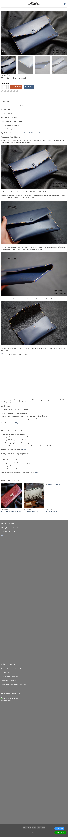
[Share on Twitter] (8, 91)
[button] (2, 4)
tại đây (16, 423)
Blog (46, 830)
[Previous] (4, 32)
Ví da (8, 75)
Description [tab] (5, 101)
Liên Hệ (51, 830)
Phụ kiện (41, 830)
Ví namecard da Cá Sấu (52, 511)
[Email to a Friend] (11, 91)
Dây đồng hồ (28, 830)
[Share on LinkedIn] (17, 91)
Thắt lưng (36, 830)
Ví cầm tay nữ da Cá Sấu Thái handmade (11, 511)
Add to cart (16, 87)
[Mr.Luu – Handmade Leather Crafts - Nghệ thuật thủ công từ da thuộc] (34, 4)
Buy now (28, 87)
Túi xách (21, 830)
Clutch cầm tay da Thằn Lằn (31, 511)
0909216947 (60, 832)
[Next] (63, 32)
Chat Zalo (59, 828)
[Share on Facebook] (5, 91)
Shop (16, 830)
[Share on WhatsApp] (2, 91)
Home (3, 75)
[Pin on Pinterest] (14, 91)
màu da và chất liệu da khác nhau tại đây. (29, 133)
